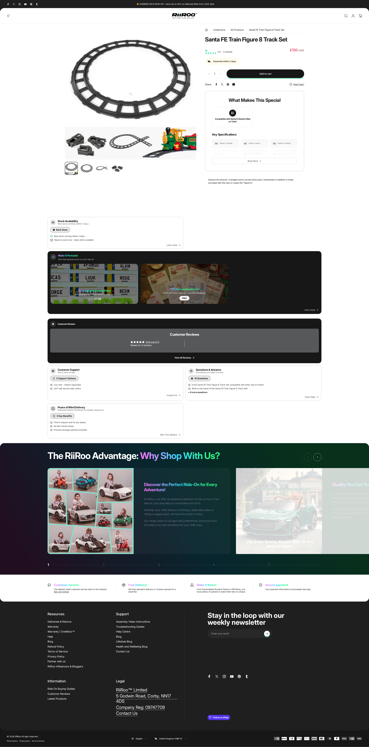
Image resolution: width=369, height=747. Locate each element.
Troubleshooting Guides (130, 626)
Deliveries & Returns (59, 621)
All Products (237, 29)
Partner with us (56, 661)
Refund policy (12, 741)
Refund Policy (56, 646)
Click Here (209, 4)
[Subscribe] (267, 634)
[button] (94, 284)
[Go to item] (71, 168)
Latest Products (57, 698)
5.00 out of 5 (152, 341)
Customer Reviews (59, 693)
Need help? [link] (298, 84)
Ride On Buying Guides (61, 688)
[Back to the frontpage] (206, 29)
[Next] (189, 94)
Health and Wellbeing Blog (131, 646)
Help (50, 636)
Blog (50, 641)
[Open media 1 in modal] (130, 94)
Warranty (53, 626)
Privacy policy (24, 741)
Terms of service (38, 741)
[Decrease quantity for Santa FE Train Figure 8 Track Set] (208, 74)
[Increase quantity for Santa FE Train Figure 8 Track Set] (221, 74)
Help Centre (123, 631)
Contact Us (122, 651)
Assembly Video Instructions (133, 621)
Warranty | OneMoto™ (61, 631)
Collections (219, 29)
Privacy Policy (56, 656)
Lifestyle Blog (124, 641)
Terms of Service (58, 651)
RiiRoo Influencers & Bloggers (65, 666)
